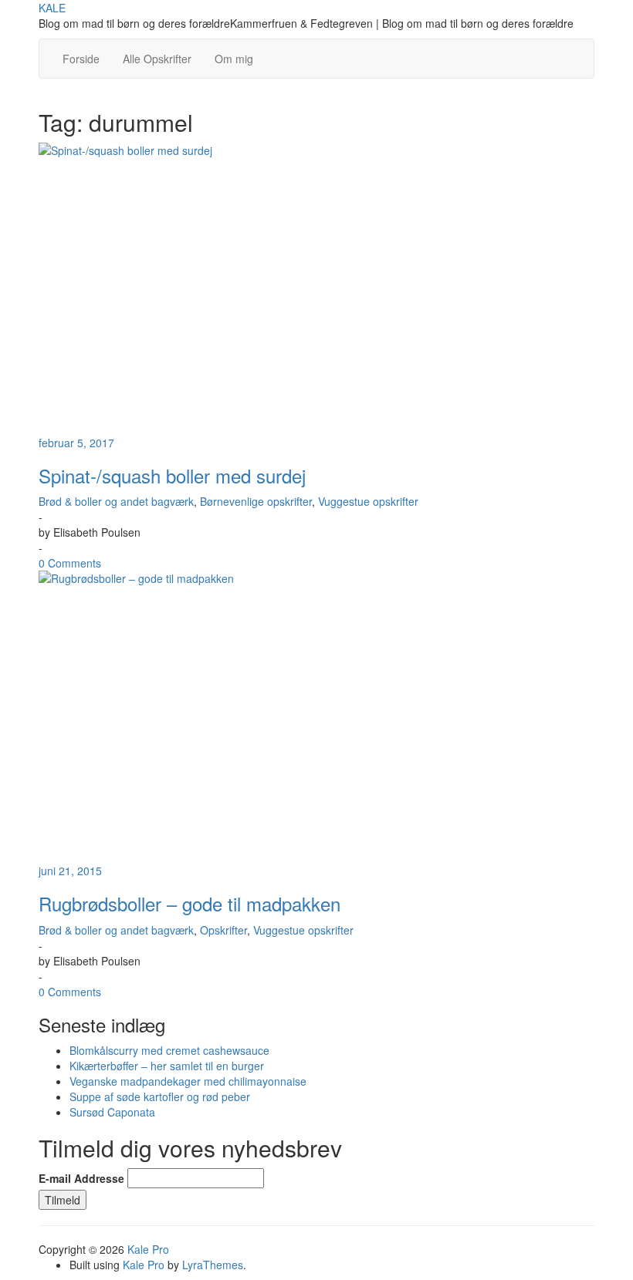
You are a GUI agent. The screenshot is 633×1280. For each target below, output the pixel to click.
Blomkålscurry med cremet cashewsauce (169, 1050)
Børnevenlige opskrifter (256, 501)
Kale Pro (148, 1249)
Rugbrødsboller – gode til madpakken (189, 903)
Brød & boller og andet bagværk (116, 501)
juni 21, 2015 (70, 870)
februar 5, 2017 (76, 442)
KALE (52, 7)
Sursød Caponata (112, 1112)
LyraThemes (212, 1264)
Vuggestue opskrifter (368, 501)
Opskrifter (223, 930)
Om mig (234, 58)
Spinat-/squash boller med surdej (172, 475)
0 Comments (70, 563)
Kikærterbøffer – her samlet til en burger (166, 1065)
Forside (81, 58)
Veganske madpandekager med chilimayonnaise (187, 1081)
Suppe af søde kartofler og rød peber (159, 1096)
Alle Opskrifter (157, 58)
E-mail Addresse (81, 1178)
